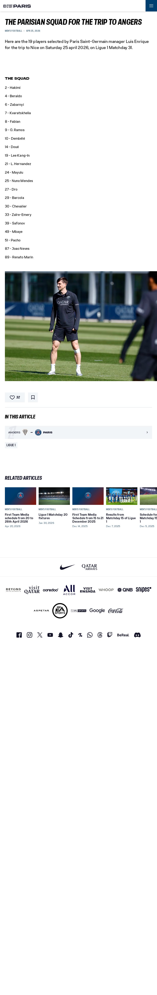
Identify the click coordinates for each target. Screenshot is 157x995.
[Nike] (67, 567)
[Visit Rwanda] (87, 590)
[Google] (97, 610)
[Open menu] (151, 5)
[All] (69, 590)
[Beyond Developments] (13, 590)
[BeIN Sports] (78, 610)
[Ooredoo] (50, 590)
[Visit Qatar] (32, 590)
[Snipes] (143, 590)
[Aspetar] (41, 610)
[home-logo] (17, 5)
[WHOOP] (106, 590)
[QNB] (125, 590)
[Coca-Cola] (115, 610)
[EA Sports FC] (60, 610)
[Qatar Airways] (89, 567)
